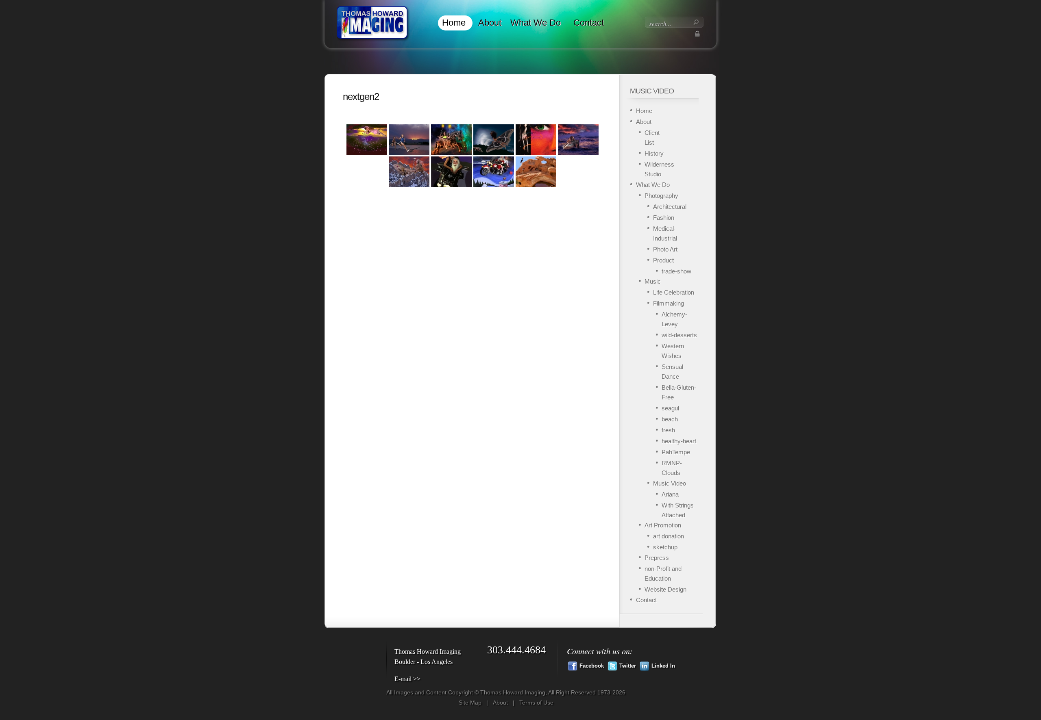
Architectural (669, 206)
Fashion (663, 217)
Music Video (669, 483)
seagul (670, 408)
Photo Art (665, 249)
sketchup (665, 547)
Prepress (657, 557)
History (654, 153)
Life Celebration (673, 292)
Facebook (591, 666)
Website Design (665, 589)
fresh (668, 430)
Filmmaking (668, 303)
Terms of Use (536, 702)
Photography (661, 195)
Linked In (663, 666)
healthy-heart (679, 441)
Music (653, 281)
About (489, 22)
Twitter (627, 666)
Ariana (670, 494)
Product (663, 260)
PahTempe (676, 452)
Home (454, 22)
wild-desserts (679, 335)
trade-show (676, 271)
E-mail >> (407, 679)
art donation (668, 536)
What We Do (535, 22)
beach (670, 419)
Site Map (470, 702)
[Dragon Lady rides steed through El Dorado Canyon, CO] (409, 171)
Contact (588, 22)
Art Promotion (663, 525)
